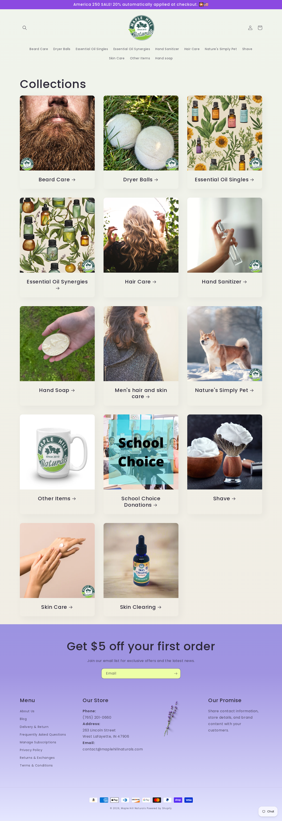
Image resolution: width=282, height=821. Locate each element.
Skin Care (54, 607)
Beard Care (54, 179)
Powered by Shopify (159, 808)
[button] (25, 28)
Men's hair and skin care (141, 393)
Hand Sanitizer (221, 282)
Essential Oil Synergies (57, 282)
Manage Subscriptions (38, 742)
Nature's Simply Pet (221, 390)
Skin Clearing (138, 607)
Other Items (54, 498)
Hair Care (138, 282)
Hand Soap (54, 390)
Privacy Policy (31, 750)
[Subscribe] (175, 673)
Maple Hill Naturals (133, 808)
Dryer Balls (138, 179)
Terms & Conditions (36, 765)
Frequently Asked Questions (43, 734)
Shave (221, 498)
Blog (23, 719)
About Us (27, 711)
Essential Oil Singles (222, 179)
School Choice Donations (140, 501)
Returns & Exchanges (37, 757)
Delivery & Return (34, 727)
